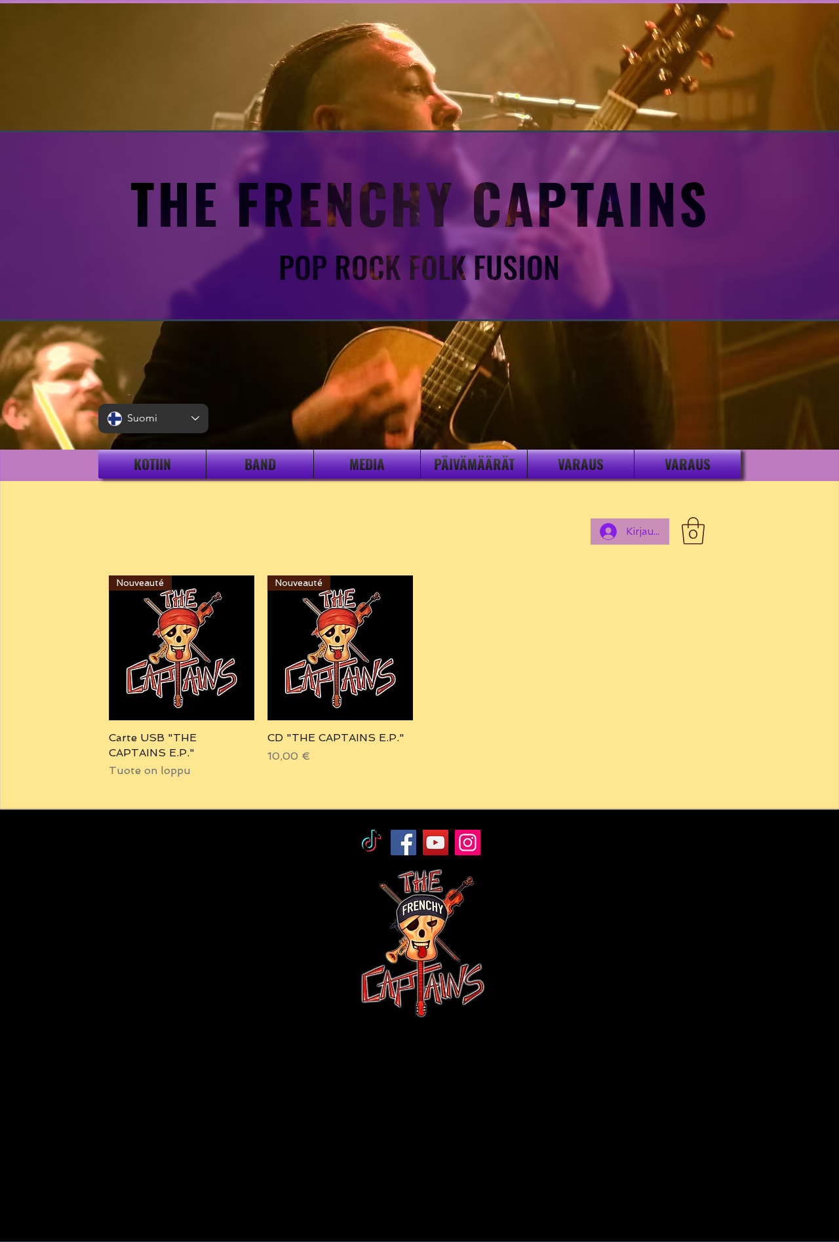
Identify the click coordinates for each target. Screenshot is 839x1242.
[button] (693, 531)
